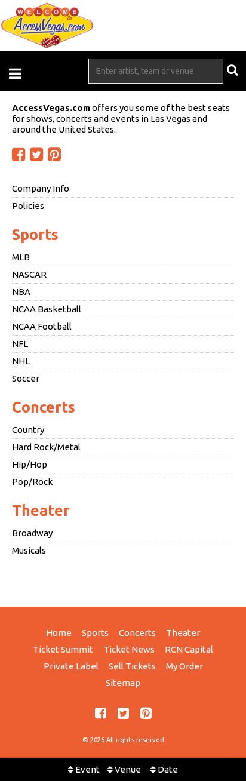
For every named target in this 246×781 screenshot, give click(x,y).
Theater (41, 510)
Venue (127, 769)
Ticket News (129, 649)
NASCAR (29, 274)
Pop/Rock (32, 481)
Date (167, 769)
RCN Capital (189, 649)
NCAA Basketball (46, 309)
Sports (35, 234)
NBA (21, 292)
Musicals (29, 550)
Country (28, 430)
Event (86, 769)
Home (59, 633)
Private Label (71, 666)
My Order (184, 666)
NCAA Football (42, 326)
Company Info (40, 188)
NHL (21, 361)
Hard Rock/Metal (46, 447)
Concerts (43, 407)
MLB (21, 257)
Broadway (32, 533)
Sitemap (123, 683)
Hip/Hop (29, 464)
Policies (28, 206)
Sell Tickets (132, 666)
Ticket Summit (63, 649)
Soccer (25, 378)
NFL (20, 344)
